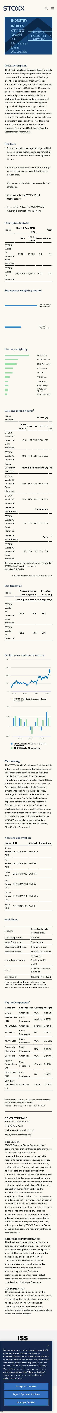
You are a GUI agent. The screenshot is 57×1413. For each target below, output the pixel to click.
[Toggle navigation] (52, 8)
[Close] (48, 1345)
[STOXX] (14, 8)
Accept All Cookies (26, 1386)
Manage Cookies (26, 1402)
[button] (46, 8)
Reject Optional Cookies (26, 1394)
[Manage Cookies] (1, 1411)
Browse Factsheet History (39, 36)
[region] (26, 1376)
